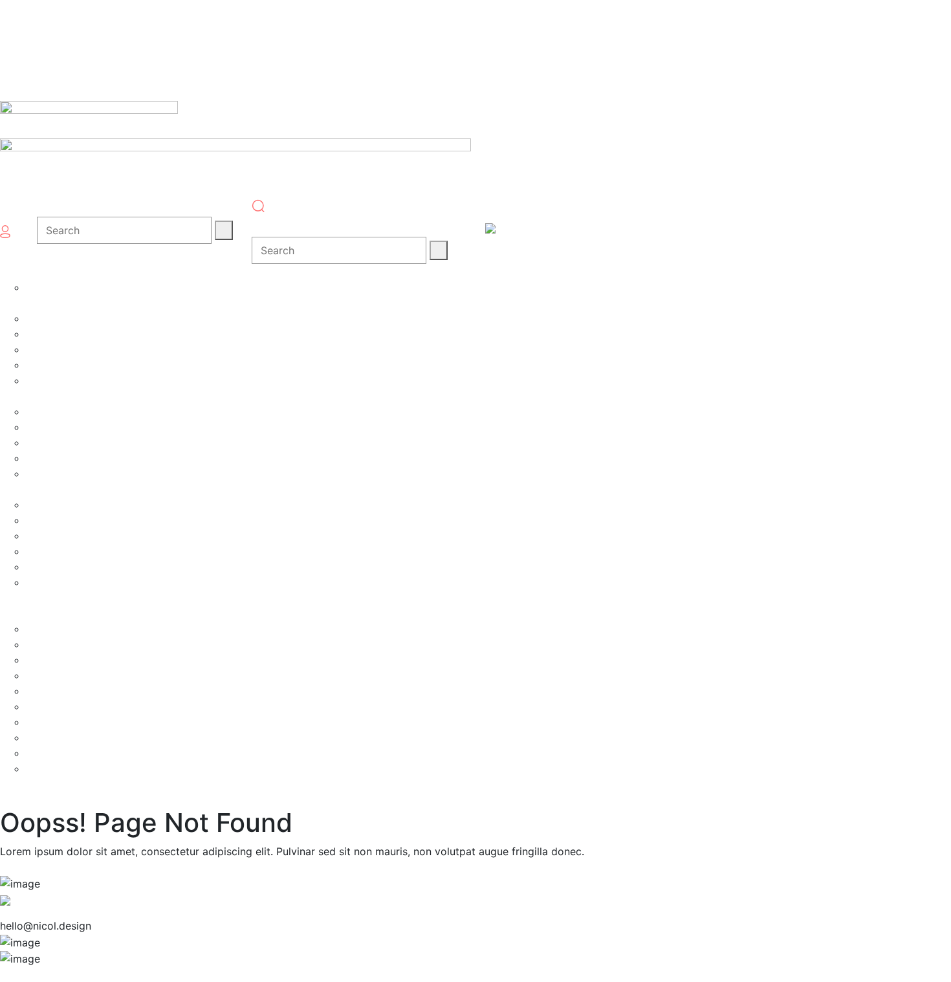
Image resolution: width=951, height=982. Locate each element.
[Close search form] (264, 224)
